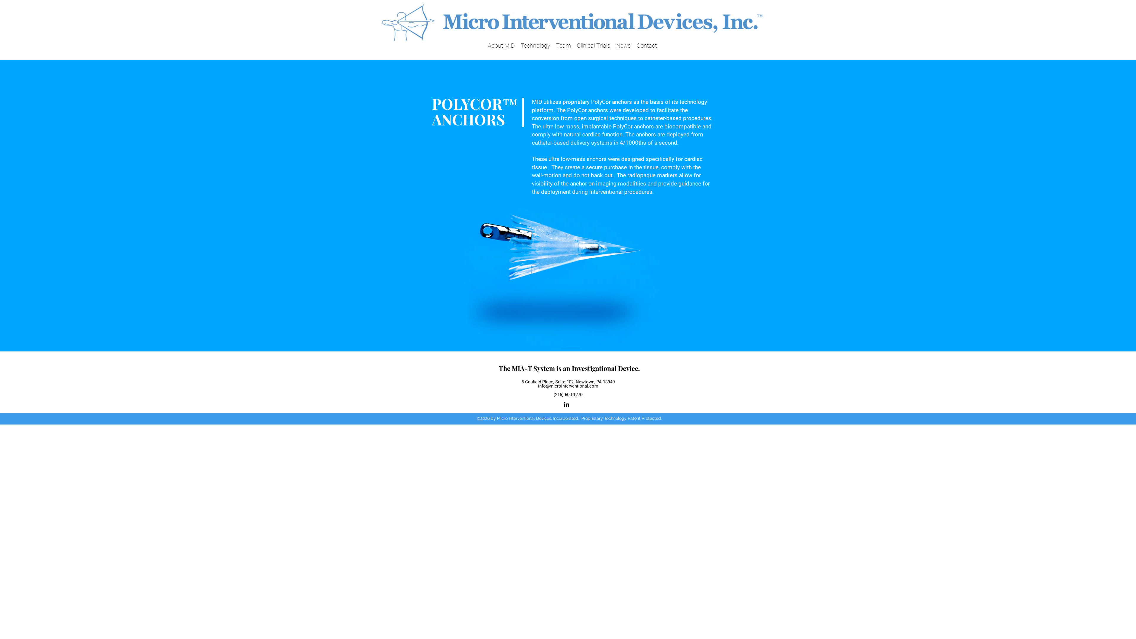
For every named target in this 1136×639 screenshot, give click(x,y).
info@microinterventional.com (568, 386)
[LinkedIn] (566, 404)
